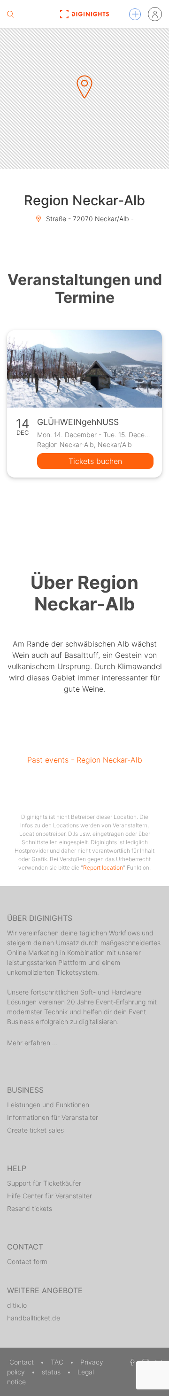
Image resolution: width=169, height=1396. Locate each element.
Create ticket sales (35, 1130)
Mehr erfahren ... (32, 1043)
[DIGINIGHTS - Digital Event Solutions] (84, 14)
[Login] (155, 14)
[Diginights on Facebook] (131, 1362)
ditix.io (17, 1305)
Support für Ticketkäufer (44, 1183)
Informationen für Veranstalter (52, 1117)
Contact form (27, 1261)
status (52, 1372)
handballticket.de (33, 1318)
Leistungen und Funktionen (48, 1105)
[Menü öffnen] (135, 14)
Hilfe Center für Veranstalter (49, 1196)
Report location (103, 867)
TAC (58, 1362)
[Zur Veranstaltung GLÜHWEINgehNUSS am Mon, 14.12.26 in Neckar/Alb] (84, 369)
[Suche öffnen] (10, 14)
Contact (22, 1362)
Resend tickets (29, 1208)
